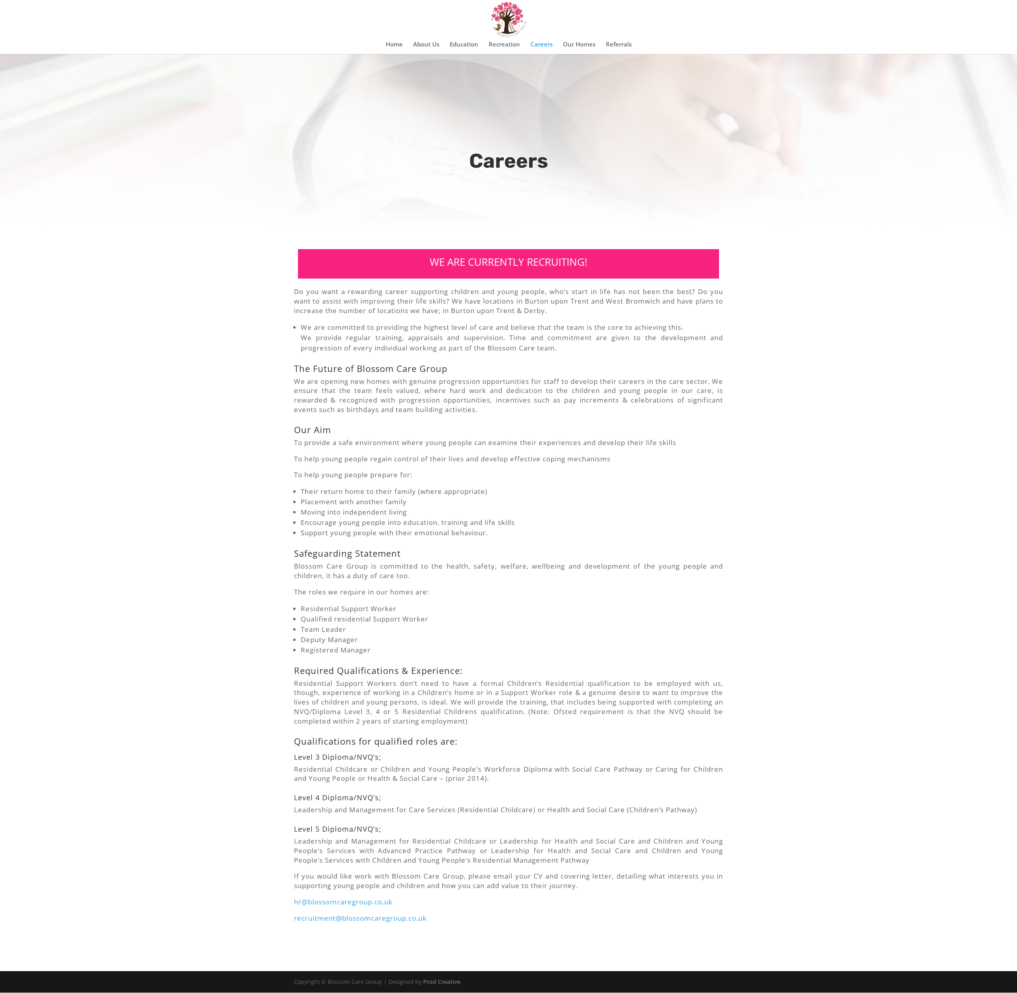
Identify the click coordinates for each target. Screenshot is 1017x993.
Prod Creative (441, 981)
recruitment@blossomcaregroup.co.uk (360, 918)
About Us (426, 44)
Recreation (504, 44)
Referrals (619, 44)
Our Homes (579, 44)
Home (394, 44)
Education (464, 44)
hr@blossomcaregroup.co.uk (343, 901)
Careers (541, 44)
